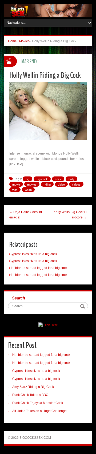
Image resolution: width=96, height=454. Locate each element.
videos (76, 184)
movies (32, 184)
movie (16, 184)
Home (12, 41)
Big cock (42, 179)
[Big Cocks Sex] (48, 10)
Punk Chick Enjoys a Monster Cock (37, 403)
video (61, 184)
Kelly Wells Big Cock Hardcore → (70, 214)
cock (58, 179)
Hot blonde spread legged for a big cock (38, 268)
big (27, 179)
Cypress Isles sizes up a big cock (33, 254)
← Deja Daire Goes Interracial (25, 214)
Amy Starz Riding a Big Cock (33, 387)
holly (71, 179)
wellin (28, 189)
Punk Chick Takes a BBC (30, 395)
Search (18, 298)
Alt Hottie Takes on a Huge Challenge (39, 411)
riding (47, 184)
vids (15, 189)
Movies (24, 41)
